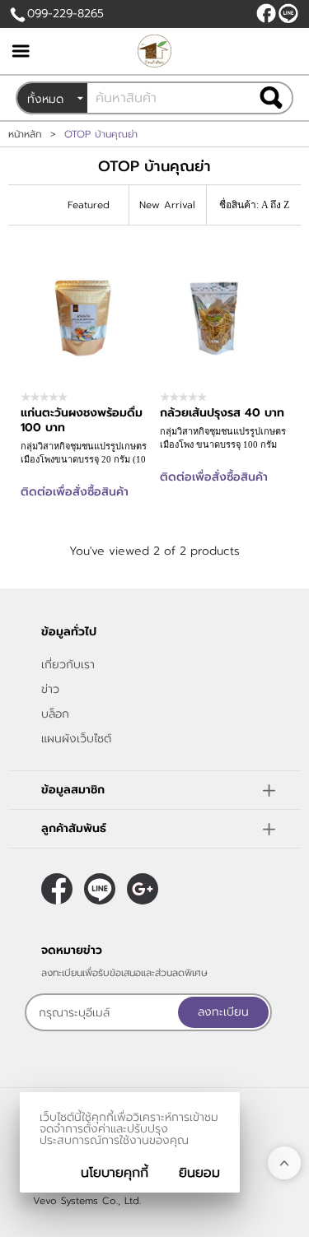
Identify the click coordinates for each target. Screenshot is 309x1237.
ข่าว (50, 689)
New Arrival (167, 205)
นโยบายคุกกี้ (114, 1173)
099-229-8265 (65, 13)
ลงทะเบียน (223, 1012)
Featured (89, 205)
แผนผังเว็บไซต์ (76, 738)
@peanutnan (288, 13)
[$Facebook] (266, 13)
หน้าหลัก (25, 134)
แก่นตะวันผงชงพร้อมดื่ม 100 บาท (82, 420)
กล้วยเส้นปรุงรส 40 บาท (222, 412)
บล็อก (55, 714)
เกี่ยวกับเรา (68, 664)
